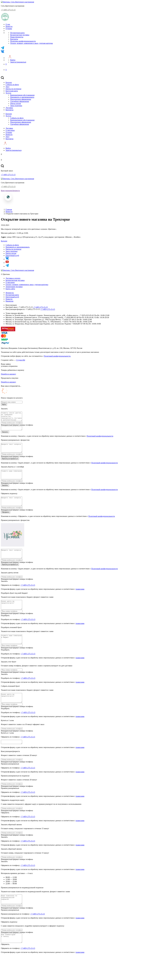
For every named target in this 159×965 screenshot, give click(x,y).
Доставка (9, 108)
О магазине (10, 130)
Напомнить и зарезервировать (22, 97)
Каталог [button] (4, 241)
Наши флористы (16, 37)
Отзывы (9, 29)
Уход (7, 87)
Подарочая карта (12, 295)
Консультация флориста (10, 191)
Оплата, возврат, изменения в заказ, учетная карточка (31, 43)
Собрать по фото (12, 85)
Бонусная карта (12, 91)
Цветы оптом (15, 103)
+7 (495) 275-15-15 (8, 10)
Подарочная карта (17, 33)
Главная (9, 209)
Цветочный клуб (12, 255)
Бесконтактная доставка (19, 35)
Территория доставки (14, 287)
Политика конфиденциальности (23, 41)
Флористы (10, 293)
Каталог (9, 82)
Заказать (5, 432)
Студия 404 (20, 360)
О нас (8, 24)
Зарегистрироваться (18, 62)
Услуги (8, 93)
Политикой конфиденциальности (100, 436)
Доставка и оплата (13, 278)
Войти (12, 60)
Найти (4, 404)
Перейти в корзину (8, 374)
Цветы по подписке (13, 89)
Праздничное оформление (20, 99)
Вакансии (9, 301)
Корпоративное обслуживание (22, 95)
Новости (9, 26)
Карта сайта (10, 289)
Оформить (5, 512)
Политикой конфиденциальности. (57, 356)
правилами (80, 589)
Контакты (14, 39)
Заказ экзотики (16, 106)
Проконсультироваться (10, 459)
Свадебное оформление (19, 101)
